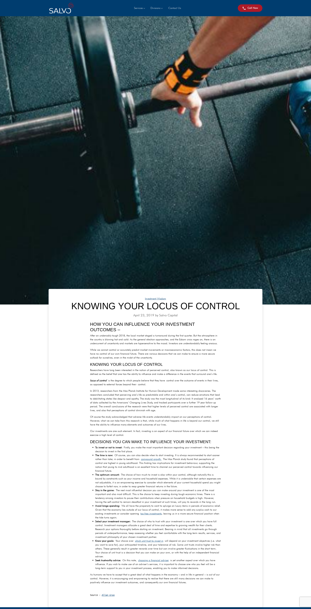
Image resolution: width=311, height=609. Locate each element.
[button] (250, 8)
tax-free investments (151, 513)
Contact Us (174, 8)
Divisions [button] (155, 8)
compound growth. (151, 459)
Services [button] (138, 8)
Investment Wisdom (155, 298)
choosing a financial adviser (153, 560)
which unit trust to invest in (149, 540)
